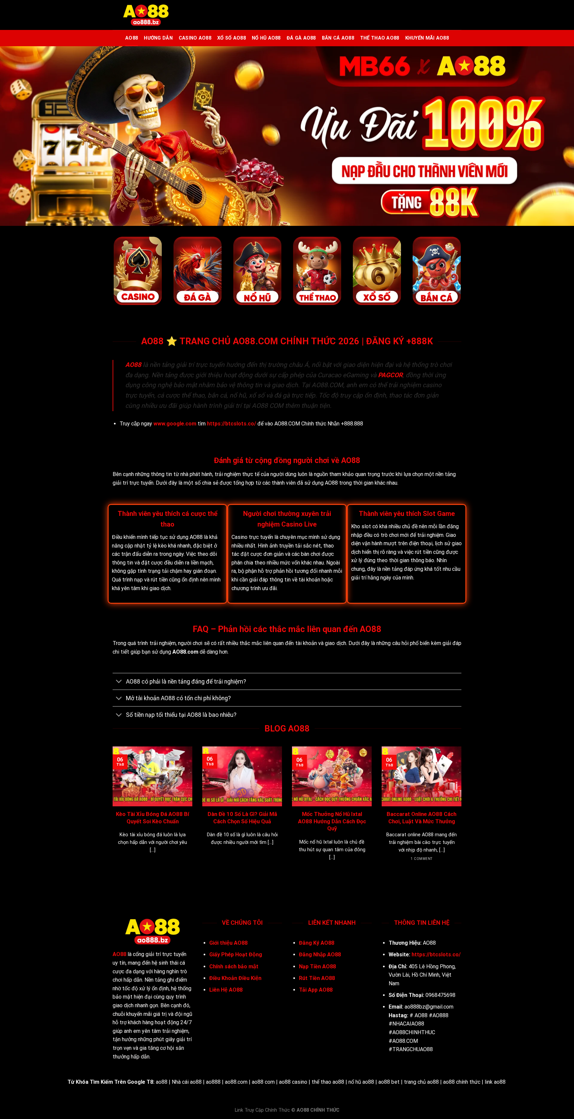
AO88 (131, 38)
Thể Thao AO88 (379, 38)
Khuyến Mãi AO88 (427, 38)
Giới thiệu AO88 (228, 943)
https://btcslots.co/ (231, 423)
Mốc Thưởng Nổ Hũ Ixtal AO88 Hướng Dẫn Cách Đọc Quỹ (332, 821)
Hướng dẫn (158, 38)
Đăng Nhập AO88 (320, 954)
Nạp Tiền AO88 (317, 966)
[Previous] (111, 812)
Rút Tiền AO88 (317, 978)
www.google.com (174, 423)
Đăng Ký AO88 (316, 943)
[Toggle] (119, 682)
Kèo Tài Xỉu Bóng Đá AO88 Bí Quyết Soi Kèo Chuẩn (152, 818)
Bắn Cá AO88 (338, 38)
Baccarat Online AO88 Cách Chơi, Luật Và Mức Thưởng (421, 818)
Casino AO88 (195, 38)
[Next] (463, 812)
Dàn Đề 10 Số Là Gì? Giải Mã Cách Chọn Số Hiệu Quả (242, 818)
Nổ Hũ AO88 (266, 38)
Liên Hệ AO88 (225, 990)
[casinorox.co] (146, 15)
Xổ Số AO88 (231, 38)
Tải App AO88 (316, 990)
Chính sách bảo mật (234, 966)
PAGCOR (390, 375)
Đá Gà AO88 (301, 38)
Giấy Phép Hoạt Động (235, 954)
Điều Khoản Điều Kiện (235, 978)
